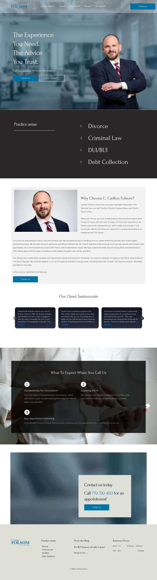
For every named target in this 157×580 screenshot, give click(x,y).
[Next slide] (142, 318)
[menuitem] (48, 6)
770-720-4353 (102, 493)
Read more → (81, 553)
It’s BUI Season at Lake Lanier (89, 547)
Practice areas (25, 124)
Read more (21, 324)
